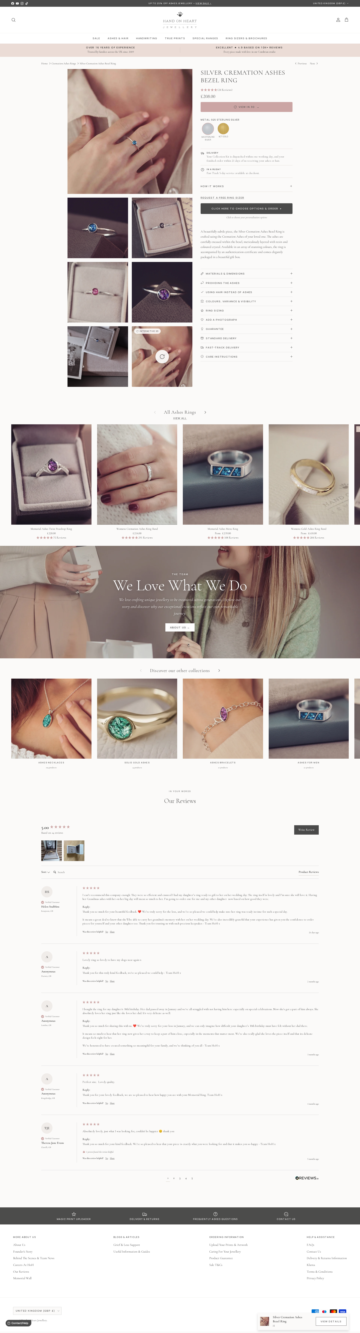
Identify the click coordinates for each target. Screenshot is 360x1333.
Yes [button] (106, 931)
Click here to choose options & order (247, 208)
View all (180, 418)
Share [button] (112, 931)
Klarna (311, 1265)
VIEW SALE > (203, 3)
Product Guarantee (221, 1258)
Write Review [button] (306, 830)
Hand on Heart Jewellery (34, 1320)
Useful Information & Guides (131, 1251)
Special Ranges (205, 38)
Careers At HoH (23, 1265)
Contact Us (314, 1251)
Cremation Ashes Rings (64, 63)
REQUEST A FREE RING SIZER (222, 197)
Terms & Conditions (320, 1272)
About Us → (180, 627)
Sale (96, 38)
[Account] (337, 20)
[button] (162, 356)
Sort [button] (44, 872)
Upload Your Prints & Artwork (228, 1245)
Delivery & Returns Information (327, 1258)
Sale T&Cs (215, 1265)
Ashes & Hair (118, 38)
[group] (61, 827)
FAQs (310, 1245)
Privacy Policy (315, 1278)
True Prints (175, 38)
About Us (19, 1245)
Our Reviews (21, 1272)
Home (44, 63)
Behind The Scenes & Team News (33, 1258)
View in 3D (249, 107)
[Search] (13, 20)
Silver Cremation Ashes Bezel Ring (98, 63)
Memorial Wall (22, 1278)
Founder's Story (22, 1251)
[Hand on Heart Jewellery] (180, 20)
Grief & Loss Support (126, 1245)
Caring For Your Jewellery (225, 1251)
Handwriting (146, 38)
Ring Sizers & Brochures (246, 38)
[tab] (309, 872)
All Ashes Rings (180, 412)
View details (331, 1321)
